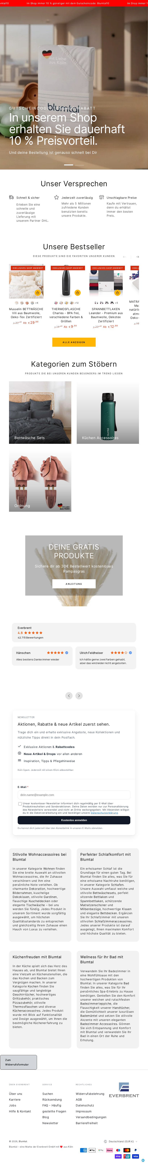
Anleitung (74, 584)
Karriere (15, 1099)
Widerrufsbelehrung (90, 1094)
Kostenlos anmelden (74, 820)
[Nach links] (127, 257)
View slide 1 (68, 162)
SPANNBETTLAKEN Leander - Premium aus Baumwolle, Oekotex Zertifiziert (106, 315)
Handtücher (120, 1007)
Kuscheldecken (39, 901)
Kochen (33, 986)
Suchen (47, 1094)
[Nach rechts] (135, 257)
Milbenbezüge (90, 909)
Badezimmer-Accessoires (98, 1024)
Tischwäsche (35, 905)
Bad (126, 983)
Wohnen (49, 868)
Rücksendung (52, 1099)
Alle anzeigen (74, 342)
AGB (79, 1099)
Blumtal (23, 1141)
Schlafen (117, 884)
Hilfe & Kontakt (20, 1111)
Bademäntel (88, 1015)
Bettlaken (100, 897)
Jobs (12, 1105)
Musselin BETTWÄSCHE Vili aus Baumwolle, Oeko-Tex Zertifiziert (26, 313)
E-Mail (22, 786)
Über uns (15, 1094)
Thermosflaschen (25, 1006)
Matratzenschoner (93, 905)
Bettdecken (108, 913)
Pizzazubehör (22, 1002)
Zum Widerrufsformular (17, 1062)
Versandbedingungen (91, 1117)
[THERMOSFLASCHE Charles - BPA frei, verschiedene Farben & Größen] (66, 281)
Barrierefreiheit (87, 1123)
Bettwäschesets (104, 893)
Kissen (127, 909)
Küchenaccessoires (26, 1010)
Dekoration (37, 888)
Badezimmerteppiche (95, 1003)
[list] (74, 210)
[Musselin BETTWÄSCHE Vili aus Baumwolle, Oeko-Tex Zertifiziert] (26, 281)
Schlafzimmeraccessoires (113, 921)
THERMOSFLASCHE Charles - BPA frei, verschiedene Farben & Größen (66, 315)
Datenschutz (85, 1105)
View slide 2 (79, 162)
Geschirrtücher (23, 994)
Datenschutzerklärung (104, 812)
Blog (45, 1117)
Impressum (84, 1111)
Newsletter (50, 1123)
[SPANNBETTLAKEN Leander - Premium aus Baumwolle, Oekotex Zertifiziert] (106, 281)
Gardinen (50, 897)
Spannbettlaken (91, 901)
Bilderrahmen (22, 893)
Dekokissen (21, 897)
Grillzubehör (21, 998)
